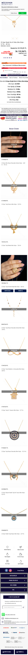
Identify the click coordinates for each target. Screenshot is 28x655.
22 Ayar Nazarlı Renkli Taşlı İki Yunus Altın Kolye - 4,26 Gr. (13, 493)
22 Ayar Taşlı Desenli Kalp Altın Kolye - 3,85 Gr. (13, 286)
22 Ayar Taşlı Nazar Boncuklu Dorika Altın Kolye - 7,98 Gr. (13, 328)
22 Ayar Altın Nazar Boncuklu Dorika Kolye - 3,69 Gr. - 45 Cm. (13, 163)
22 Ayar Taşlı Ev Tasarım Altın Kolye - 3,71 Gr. (12, 410)
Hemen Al (21, 652)
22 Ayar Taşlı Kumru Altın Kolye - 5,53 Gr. (11, 204)
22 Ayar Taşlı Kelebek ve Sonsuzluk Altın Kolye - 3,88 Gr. (13, 369)
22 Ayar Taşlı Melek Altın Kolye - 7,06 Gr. (11, 245)
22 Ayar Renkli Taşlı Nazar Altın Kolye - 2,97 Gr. (13, 534)
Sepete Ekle (7, 652)
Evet (22, 13)
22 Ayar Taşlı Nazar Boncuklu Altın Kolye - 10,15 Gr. (14, 451)
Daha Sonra (14, 13)
